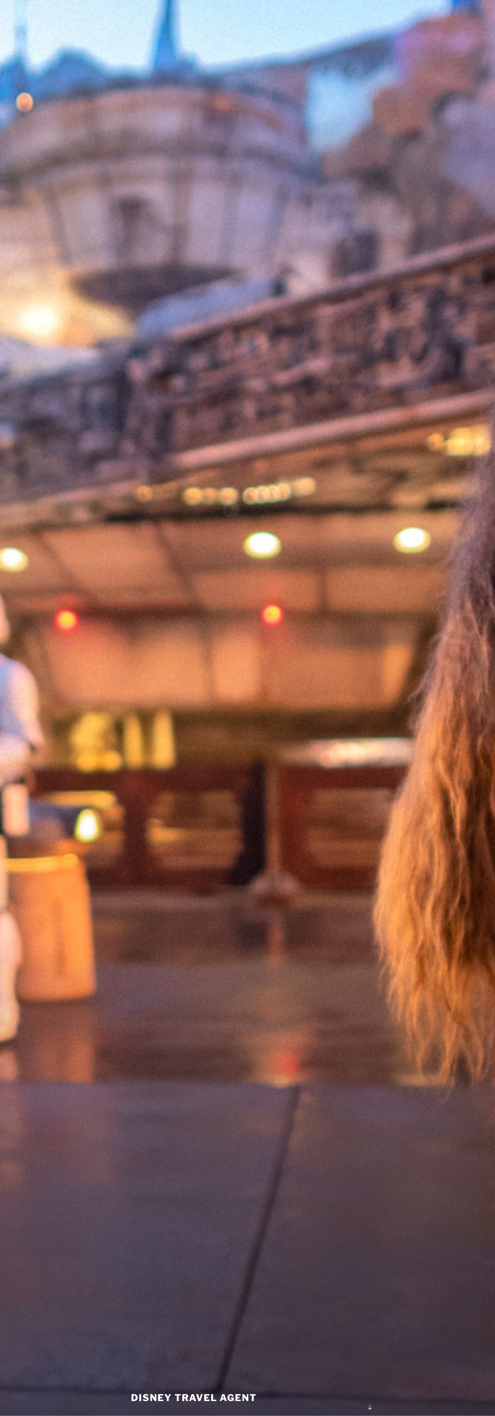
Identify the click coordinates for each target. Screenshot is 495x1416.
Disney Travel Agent (194, 1397)
